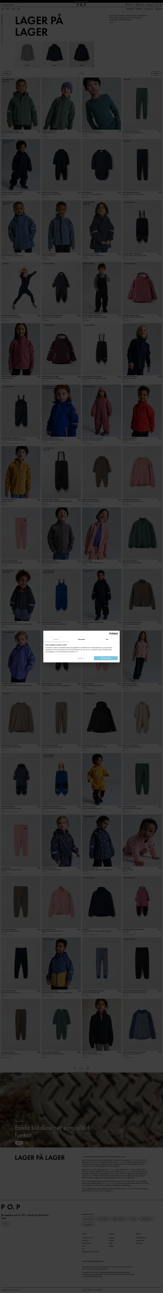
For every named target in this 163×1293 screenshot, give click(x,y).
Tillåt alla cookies (106, 658)
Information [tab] (81, 639)
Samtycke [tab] (56, 639)
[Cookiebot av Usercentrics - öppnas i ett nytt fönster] (110, 634)
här (77, 651)
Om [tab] (107, 639)
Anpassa (80, 658)
